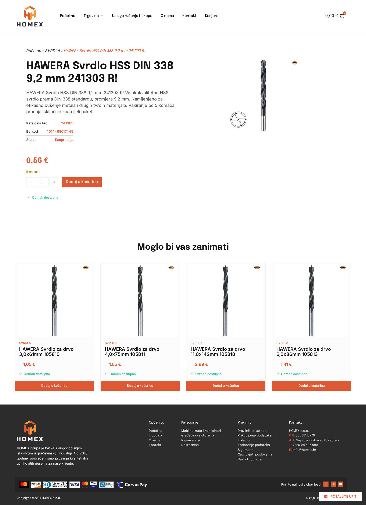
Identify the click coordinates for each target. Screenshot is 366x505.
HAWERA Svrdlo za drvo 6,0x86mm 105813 (303, 351)
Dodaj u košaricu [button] (54, 386)
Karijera (211, 16)
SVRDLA (52, 50)
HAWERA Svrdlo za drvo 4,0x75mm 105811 (132, 351)
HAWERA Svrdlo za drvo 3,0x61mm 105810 (46, 351)
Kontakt (189, 16)
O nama (167, 16)
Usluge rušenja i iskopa (132, 16)
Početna (67, 16)
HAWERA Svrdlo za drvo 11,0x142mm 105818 (218, 351)
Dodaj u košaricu (82, 182)
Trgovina (91, 16)
